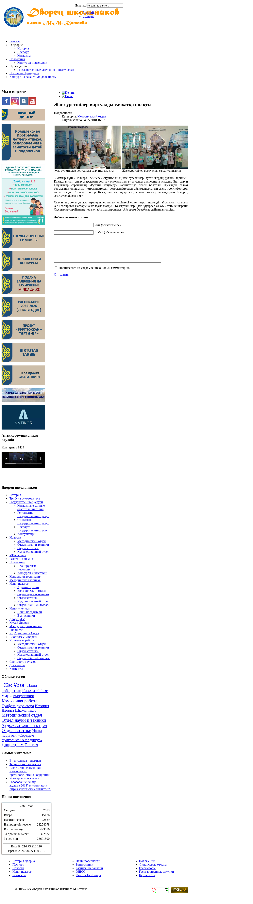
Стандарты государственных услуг (33, 521)
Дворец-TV (17, 619)
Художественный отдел (33, 551)
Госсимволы (147, 868)
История (23, 48)
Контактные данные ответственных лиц (31, 507)
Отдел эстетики (28, 548)
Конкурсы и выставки (32, 62)
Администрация (28, 587)
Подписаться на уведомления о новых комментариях (94, 267)
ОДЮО (81, 871)
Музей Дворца (19, 622)
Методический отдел (31, 541)
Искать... (81, 5)
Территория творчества (25, 764)
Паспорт (23, 52)
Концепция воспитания (25, 576)
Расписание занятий (89, 868)
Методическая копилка (25, 580)
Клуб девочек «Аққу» (24, 633)
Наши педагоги (19, 583)
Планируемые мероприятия (26, 567)
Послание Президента (24, 73)
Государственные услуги (26, 502)
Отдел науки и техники (33, 544)
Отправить (61, 274)
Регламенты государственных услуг (33, 514)
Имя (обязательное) (107, 225)
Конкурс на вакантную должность (32, 76)
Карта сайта (147, 875)
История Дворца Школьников (25, 708)
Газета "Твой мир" (21, 558)
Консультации (26, 534)
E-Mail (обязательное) (109, 232)
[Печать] (68, 92)
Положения (17, 59)
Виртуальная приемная (25, 760)
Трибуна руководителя (24, 498)
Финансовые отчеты (153, 864)
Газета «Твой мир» (88, 875)
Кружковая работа (21, 640)
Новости (15, 537)
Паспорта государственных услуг (33, 528)
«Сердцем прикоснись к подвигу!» (22, 737)
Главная (14, 41)
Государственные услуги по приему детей (45, 69)
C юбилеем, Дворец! (23, 636)
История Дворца (23, 861)
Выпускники (26, 615)
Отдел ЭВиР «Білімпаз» (33, 605)
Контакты (24, 55)
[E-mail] (67, 96)
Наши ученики (19, 608)
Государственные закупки (156, 871)
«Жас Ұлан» (17, 555)
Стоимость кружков (22, 661)
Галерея (31, 744)
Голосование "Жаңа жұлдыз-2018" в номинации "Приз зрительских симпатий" (30, 785)
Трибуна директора (18, 706)
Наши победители (29, 612)
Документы (17, 665)
